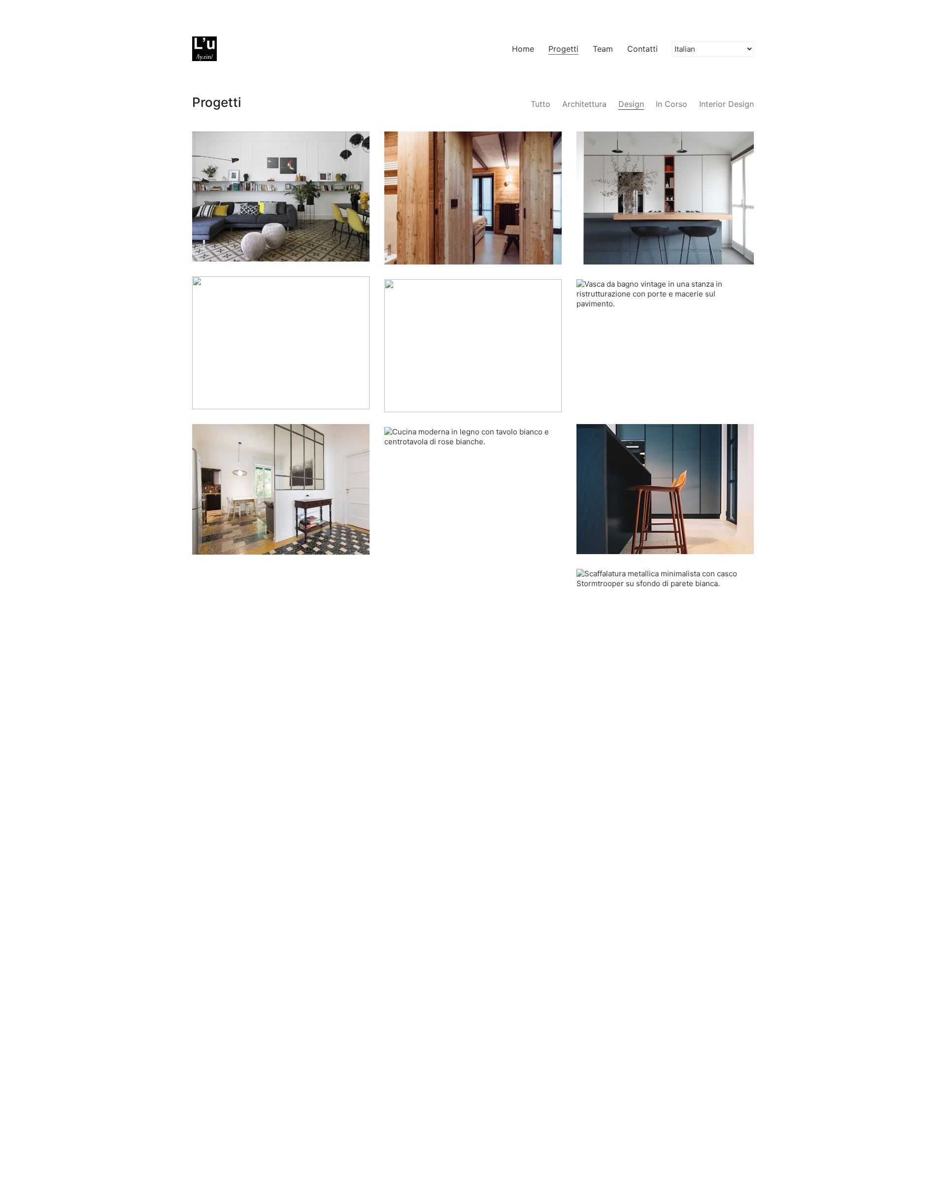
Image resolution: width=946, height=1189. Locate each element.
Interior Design (726, 104)
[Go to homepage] (204, 48)
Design (631, 104)
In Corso (671, 104)
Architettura (584, 104)
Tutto (540, 104)
